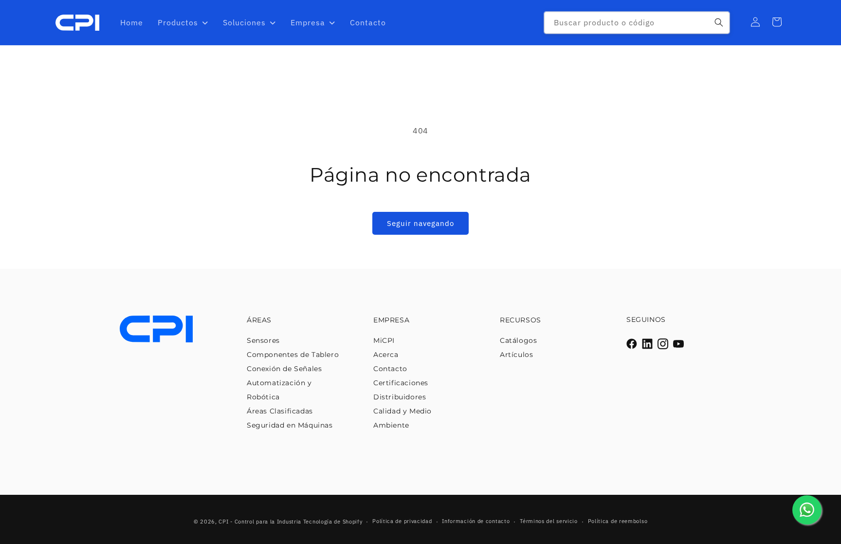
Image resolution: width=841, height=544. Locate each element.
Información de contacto (476, 521)
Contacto (390, 368)
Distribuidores (399, 397)
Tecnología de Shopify (333, 521)
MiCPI (384, 340)
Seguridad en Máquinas (290, 425)
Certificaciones (400, 382)
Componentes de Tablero (293, 354)
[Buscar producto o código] (719, 22)
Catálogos (518, 340)
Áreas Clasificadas (280, 411)
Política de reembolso (618, 521)
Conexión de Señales (284, 368)
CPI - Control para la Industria (260, 521)
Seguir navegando (420, 223)
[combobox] (637, 23)
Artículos (516, 354)
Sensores (263, 340)
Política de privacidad (402, 521)
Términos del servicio (549, 521)
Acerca (386, 354)
